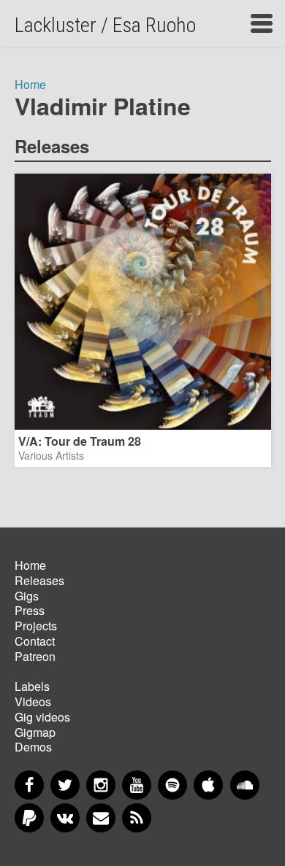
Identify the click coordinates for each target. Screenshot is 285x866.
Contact (35, 641)
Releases (39, 580)
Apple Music (208, 785)
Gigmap (35, 732)
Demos (33, 746)
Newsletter (100, 817)
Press (30, 610)
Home (30, 84)
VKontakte (65, 817)
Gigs (27, 595)
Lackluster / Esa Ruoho (105, 25)
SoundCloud (244, 785)
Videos (33, 701)
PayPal (29, 817)
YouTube (136, 785)
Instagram (100, 785)
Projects (36, 625)
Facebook (29, 785)
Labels (32, 686)
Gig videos (42, 716)
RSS (136, 817)
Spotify (172, 785)
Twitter (65, 785)
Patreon (35, 656)
